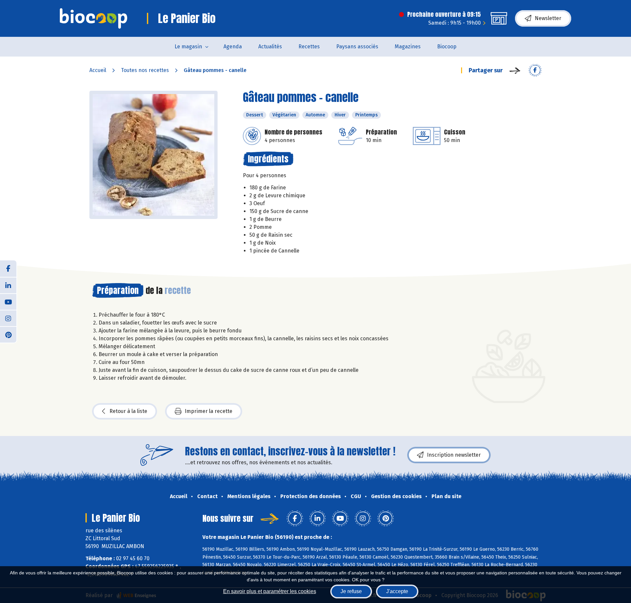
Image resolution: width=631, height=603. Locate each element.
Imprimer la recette (208, 411)
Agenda (232, 46)
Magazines (408, 46)
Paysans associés (357, 46)
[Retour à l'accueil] (93, 18)
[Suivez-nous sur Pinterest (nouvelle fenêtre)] (8, 334)
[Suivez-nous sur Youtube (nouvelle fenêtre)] (8, 301)
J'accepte (397, 591)
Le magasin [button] (188, 46)
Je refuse (351, 591)
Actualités (270, 46)
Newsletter (548, 18)
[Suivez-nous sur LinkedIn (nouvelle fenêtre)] (8, 285)
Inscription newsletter (454, 455)
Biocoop (446, 46)
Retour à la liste (128, 411)
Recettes (309, 46)
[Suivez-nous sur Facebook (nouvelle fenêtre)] (8, 268)
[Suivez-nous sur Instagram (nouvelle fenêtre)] (8, 318)
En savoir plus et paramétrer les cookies (269, 591)
